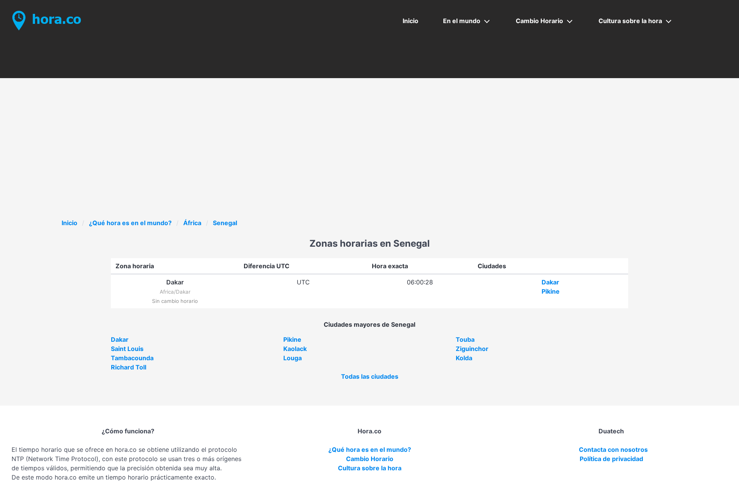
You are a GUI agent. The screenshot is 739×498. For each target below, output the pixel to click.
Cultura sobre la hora (630, 21)
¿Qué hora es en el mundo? (130, 223)
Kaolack (295, 349)
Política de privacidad (611, 459)
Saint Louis (127, 349)
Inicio (410, 21)
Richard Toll (128, 367)
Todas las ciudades (369, 376)
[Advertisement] (369, 160)
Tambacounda (132, 358)
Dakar (550, 282)
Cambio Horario (539, 21)
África (192, 223)
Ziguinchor (472, 349)
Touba (465, 339)
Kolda (464, 358)
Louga (292, 358)
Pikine (551, 291)
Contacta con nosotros (613, 449)
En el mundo (461, 21)
